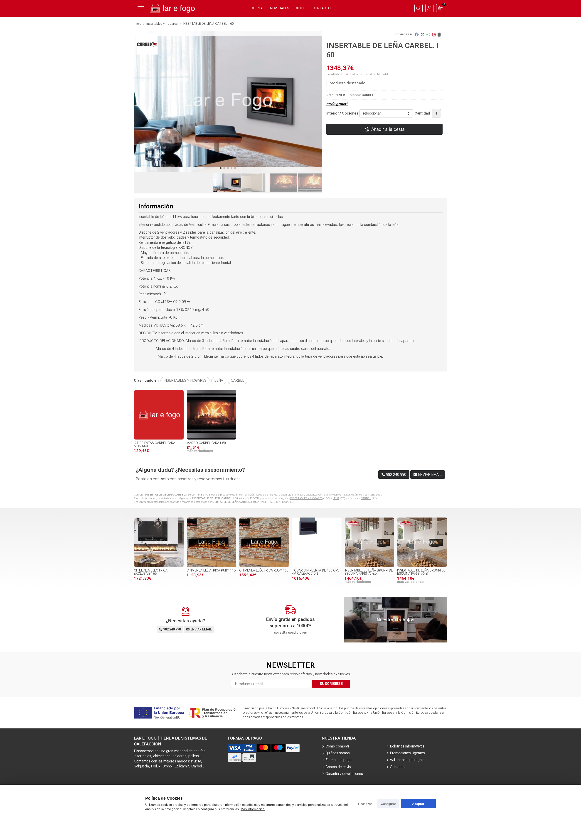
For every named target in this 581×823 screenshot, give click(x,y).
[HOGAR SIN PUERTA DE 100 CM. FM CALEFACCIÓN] (317, 542)
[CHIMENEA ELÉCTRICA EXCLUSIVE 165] (159, 542)
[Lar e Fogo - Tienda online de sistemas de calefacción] (172, 8)
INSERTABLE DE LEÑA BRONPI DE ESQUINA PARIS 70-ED (369, 572)
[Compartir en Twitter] (423, 34)
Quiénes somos (337, 753)
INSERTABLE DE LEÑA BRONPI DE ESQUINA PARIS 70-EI (421, 572)
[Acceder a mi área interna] (429, 8)
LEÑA (336, 498)
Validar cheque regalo (407, 760)
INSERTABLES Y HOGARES (306, 498)
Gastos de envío (338, 767)
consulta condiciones (290, 632)
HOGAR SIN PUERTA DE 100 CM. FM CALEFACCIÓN (315, 572)
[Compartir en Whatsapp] (428, 34)
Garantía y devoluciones (344, 774)
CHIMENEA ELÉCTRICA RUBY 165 (263, 570)
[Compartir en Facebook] (417, 34)
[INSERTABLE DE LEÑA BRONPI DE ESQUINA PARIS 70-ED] (369, 542)
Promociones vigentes (407, 753)
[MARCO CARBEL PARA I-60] (211, 415)
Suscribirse (331, 683)
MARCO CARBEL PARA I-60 (206, 443)
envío (346, 74)
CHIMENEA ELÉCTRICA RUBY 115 (211, 570)
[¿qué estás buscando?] (418, 8)
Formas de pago (338, 760)
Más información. (253, 809)
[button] (221, 168)
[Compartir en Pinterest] (434, 34)
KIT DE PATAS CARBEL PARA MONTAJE (154, 444)
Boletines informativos (407, 746)
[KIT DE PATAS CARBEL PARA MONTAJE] (159, 415)
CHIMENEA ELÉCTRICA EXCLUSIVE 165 (150, 572)
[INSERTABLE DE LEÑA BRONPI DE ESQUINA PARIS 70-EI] (422, 542)
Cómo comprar (337, 746)
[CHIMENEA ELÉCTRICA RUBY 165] (264, 542)
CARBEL (366, 498)
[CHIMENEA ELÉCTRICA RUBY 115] (211, 542)
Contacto (397, 767)
